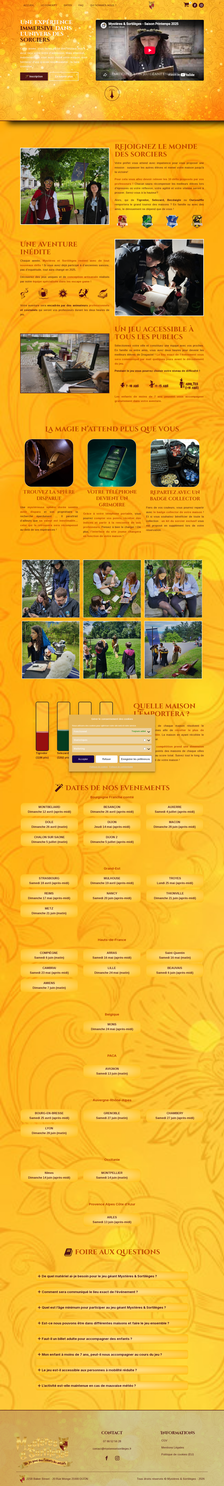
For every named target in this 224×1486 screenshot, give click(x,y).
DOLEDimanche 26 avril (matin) (49, 824)
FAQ (80, 5)
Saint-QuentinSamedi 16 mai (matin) (175, 955)
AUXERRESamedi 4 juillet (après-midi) (175, 809)
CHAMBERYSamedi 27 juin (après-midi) (174, 1116)
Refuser (106, 759)
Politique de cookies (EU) (177, 1454)
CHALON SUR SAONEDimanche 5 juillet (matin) (49, 840)
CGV (164, 1440)
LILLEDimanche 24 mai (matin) (111, 970)
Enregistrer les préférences (135, 759)
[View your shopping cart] (186, 5)
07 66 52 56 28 (112, 1441)
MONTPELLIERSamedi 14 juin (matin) (112, 1175)
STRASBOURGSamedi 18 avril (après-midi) (49, 881)
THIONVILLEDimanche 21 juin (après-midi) (175, 896)
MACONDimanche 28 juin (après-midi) (175, 824)
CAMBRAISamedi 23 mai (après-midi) (49, 970)
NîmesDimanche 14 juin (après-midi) (49, 1175)
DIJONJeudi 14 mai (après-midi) (112, 824)
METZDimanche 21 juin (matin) (49, 911)
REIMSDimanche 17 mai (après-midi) (49, 896)
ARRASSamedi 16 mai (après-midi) (111, 955)
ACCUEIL (28, 5)
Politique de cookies (99, 767)
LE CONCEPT (49, 5)
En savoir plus (64, 76)
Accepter (83, 759)
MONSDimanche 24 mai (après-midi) (112, 1027)
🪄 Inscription (34, 76)
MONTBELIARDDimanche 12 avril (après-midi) (49, 809)
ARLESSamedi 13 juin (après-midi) (112, 1220)
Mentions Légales (172, 1447)
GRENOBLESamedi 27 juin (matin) (112, 1116)
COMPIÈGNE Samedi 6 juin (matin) (49, 955)
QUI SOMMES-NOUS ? (103, 5)
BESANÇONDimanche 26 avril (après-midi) (112, 809)
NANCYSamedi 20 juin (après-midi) (112, 896)
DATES (68, 5)
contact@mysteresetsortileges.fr (112, 1448)
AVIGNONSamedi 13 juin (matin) (112, 1071)
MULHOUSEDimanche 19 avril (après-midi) (112, 881)
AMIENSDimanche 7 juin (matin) (49, 985)
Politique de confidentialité (121, 767)
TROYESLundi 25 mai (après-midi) (175, 881)
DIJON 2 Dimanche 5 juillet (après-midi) (112, 840)
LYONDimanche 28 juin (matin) (49, 1131)
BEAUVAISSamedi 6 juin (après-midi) (174, 970)
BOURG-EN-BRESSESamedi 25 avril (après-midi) (49, 1116)
